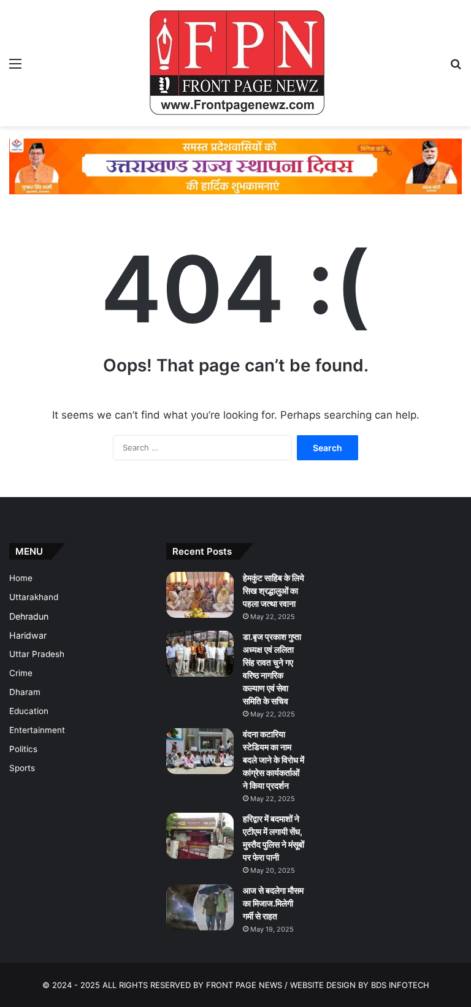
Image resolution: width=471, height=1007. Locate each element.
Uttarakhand (33, 597)
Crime (21, 673)
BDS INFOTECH (400, 985)
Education (28, 711)
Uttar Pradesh (36, 654)
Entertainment (37, 730)
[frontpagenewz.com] (235, 63)
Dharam (24, 692)
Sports (22, 768)
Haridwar (28, 635)
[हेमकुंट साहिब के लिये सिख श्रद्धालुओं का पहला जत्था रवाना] (200, 595)
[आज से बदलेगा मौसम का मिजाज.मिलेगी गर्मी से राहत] (200, 907)
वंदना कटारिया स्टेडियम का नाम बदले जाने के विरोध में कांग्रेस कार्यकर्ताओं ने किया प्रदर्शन (273, 760)
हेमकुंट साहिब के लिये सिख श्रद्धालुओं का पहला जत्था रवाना (273, 590)
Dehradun (28, 616)
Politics (23, 749)
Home (21, 578)
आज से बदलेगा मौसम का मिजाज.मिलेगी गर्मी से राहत (273, 903)
